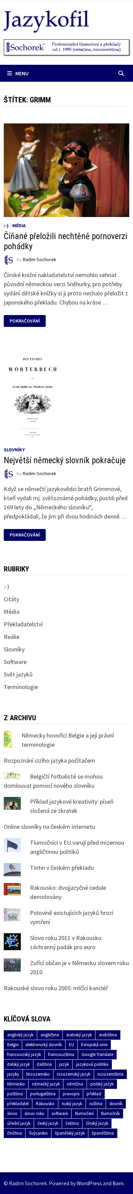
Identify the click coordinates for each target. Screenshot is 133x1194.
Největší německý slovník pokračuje (64, 460)
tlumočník (110, 1113)
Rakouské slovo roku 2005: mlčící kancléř (56, 988)
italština (44, 1064)
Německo (16, 1084)
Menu (22, 73)
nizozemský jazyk (73, 1074)
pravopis (71, 1094)
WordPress (89, 1183)
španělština (103, 1133)
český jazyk (48, 1123)
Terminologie (21, 687)
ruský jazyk (72, 1104)
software (59, 1113)
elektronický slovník (44, 1045)
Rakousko (45, 1104)
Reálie (11, 637)
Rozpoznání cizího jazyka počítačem (49, 760)
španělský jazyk (70, 1133)
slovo (12, 1113)
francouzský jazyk (24, 1054)
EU (71, 1045)
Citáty (11, 599)
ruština (95, 1104)
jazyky (13, 1074)
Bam (118, 1183)
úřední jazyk (18, 1123)
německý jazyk (46, 1084)
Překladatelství (23, 624)
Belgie (12, 1045)
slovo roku (34, 1113)
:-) (6, 225)
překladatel (18, 1104)
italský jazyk (18, 1064)
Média (19, 225)
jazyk (64, 1064)
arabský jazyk (79, 1035)
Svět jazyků (18, 674)
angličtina (50, 1035)
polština (15, 1094)
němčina (75, 1084)
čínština (14, 1133)
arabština (108, 1035)
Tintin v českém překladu (62, 868)
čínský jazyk (97, 1123)
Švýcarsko (38, 1133)
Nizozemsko (38, 1074)
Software (15, 662)
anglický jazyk (20, 1035)
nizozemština (110, 1074)
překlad (94, 1094)
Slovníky (14, 450)
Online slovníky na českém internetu (49, 826)
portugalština (43, 1094)
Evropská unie (94, 1045)
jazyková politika (92, 1064)
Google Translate (97, 1054)
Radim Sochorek (39, 259)
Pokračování (24, 321)
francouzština (61, 1054)
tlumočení (84, 1113)
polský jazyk (102, 1084)
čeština (72, 1123)
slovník (115, 1104)
